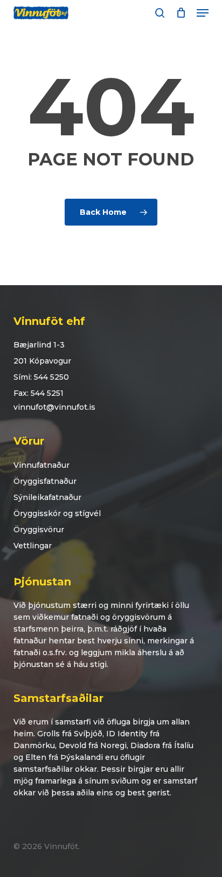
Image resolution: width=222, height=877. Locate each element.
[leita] (160, 12)
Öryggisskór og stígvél (57, 513)
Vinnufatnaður (41, 465)
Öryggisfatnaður (45, 481)
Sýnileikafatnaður (47, 497)
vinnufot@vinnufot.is (54, 407)
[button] (203, 13)
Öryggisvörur (38, 529)
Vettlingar (32, 545)
